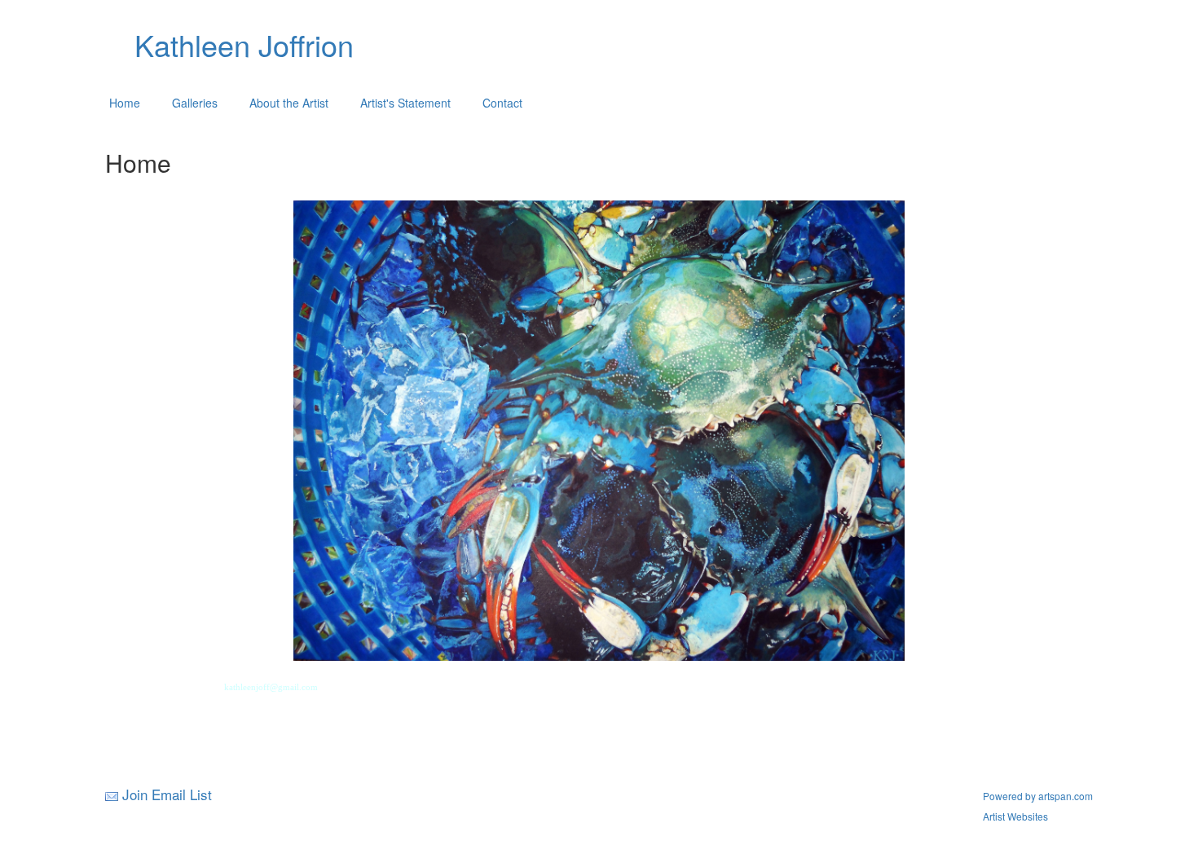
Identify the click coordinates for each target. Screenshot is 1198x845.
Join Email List (167, 794)
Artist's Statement (405, 103)
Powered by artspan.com (1038, 796)
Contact (502, 103)
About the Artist (288, 103)
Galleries (195, 103)
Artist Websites (1015, 816)
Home (124, 103)
